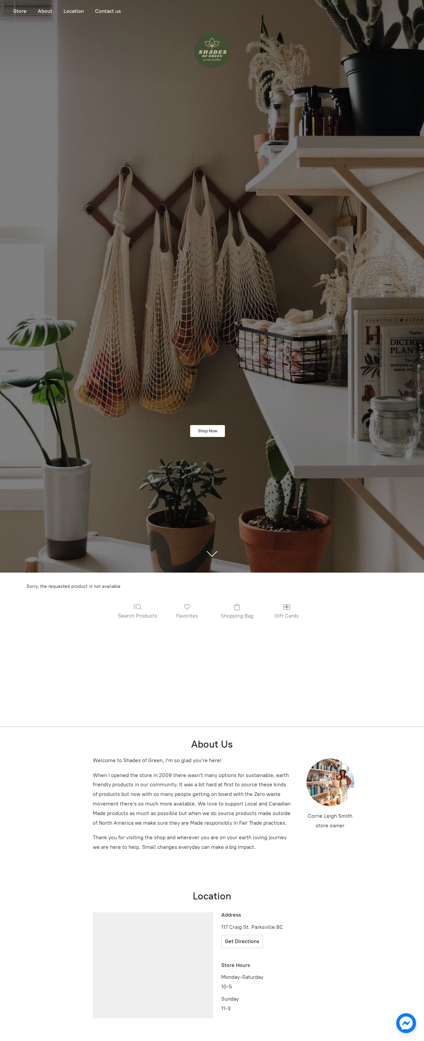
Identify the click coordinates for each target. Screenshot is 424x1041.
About (45, 11)
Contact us (108, 11)
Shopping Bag (237, 616)
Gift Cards (287, 616)
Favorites (187, 616)
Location (74, 11)
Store (19, 11)
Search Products (137, 616)
